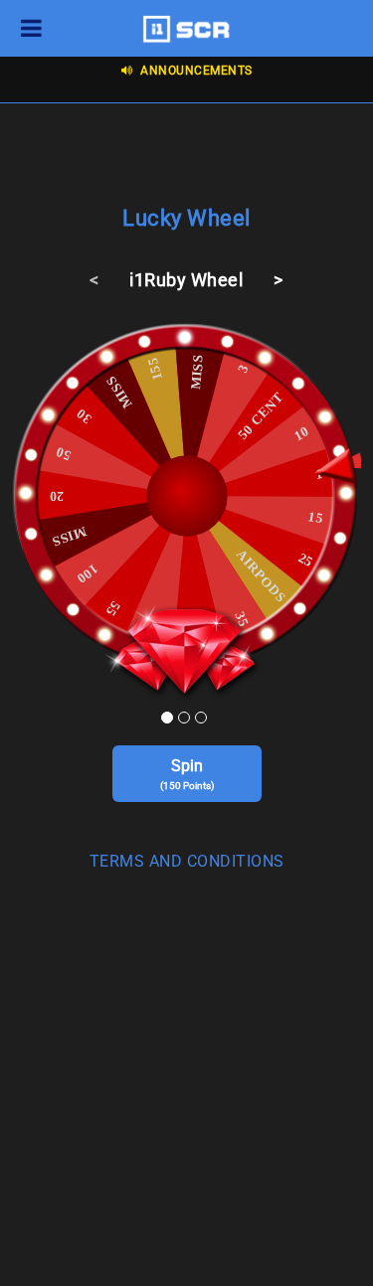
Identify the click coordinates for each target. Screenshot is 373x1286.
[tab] (186, 865)
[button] (186, 861)
